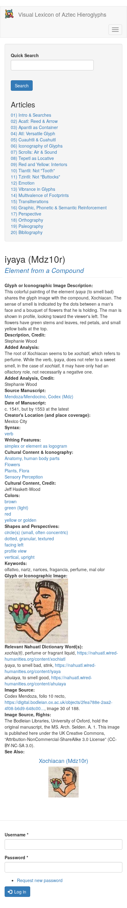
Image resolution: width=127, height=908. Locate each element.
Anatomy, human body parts (32, 458)
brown (11, 501)
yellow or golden (20, 520)
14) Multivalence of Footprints (40, 195)
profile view (16, 551)
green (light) (16, 507)
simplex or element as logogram (36, 446)
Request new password (40, 880)
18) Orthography (27, 220)
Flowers (12, 464)
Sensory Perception (24, 477)
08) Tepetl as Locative (32, 158)
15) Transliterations (29, 201)
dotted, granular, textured (29, 538)
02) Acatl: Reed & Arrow (34, 121)
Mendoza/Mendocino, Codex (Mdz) (39, 396)
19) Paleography (27, 226)
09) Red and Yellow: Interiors (39, 164)
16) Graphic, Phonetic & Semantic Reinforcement (59, 207)
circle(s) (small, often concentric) (36, 532)
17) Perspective (26, 214)
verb (9, 433)
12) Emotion (23, 183)
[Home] (9, 14)
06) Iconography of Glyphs (37, 146)
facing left (14, 545)
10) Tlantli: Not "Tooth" (33, 170)
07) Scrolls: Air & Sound (34, 152)
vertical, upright (20, 557)
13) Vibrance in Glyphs (33, 189)
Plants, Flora (17, 470)
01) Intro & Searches (31, 115)
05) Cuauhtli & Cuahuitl (33, 139)
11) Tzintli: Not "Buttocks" (35, 177)
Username (16, 834)
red (8, 514)
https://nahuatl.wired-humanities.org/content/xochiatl (61, 656)
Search (22, 85)
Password (16, 857)
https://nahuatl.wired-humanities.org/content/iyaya (50, 668)
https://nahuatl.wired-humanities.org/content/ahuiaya (48, 680)
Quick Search (25, 55)
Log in (19, 892)
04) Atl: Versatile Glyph (33, 133)
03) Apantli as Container (34, 127)
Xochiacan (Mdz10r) (63, 760)
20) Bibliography (27, 232)
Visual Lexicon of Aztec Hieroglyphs (62, 14)
